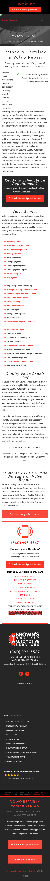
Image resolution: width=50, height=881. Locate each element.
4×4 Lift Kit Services (25, 580)
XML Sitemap (40, 792)
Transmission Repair (25, 599)
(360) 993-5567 (26, 4)
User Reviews (26, 779)
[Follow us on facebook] (21, 674)
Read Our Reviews (25, 859)
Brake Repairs (25, 584)
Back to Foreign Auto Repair (25, 514)
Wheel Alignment (25, 602)
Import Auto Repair (21, 41)
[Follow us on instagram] (27, 674)
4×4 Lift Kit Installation (17, 721)
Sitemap (5, 795)
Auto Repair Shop (25, 576)
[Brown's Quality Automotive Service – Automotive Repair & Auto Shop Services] (10, 20)
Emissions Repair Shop (16, 743)
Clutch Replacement (25, 587)
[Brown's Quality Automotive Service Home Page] (25, 639)
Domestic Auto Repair (16, 726)
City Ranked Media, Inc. (38, 795)
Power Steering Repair (16, 748)
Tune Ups (25, 595)
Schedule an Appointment (25, 9)
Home (9, 41)
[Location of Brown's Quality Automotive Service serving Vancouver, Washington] (25, 706)
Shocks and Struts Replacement (22, 752)
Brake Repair (11, 735)
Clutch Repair (12, 739)
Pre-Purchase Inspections (25, 591)
